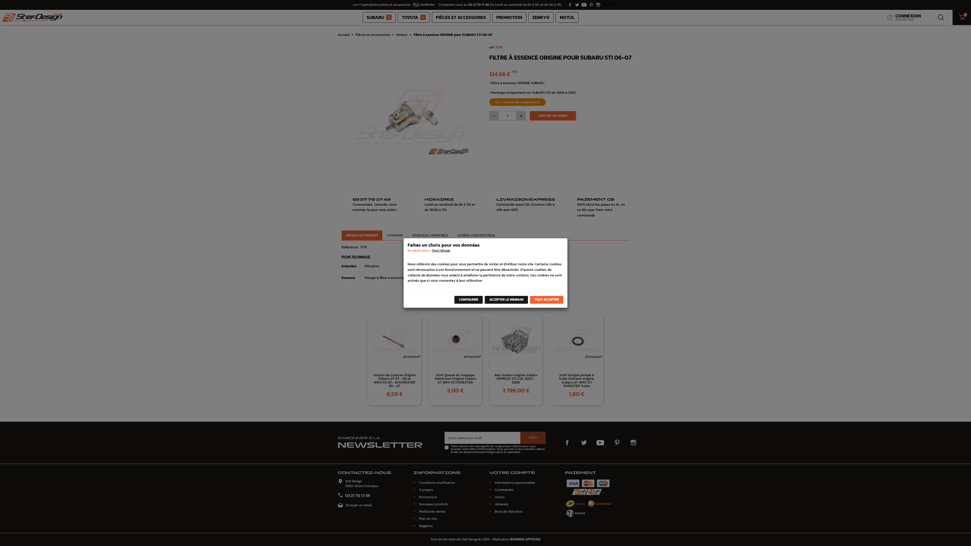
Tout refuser (441, 250)
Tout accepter (547, 299)
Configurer (468, 299)
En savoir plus (418, 250)
